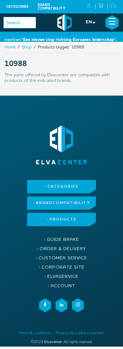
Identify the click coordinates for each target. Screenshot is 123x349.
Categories (17, 7)
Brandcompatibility (51, 6)
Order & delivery (63, 249)
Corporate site (62, 267)
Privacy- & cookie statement (80, 333)
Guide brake (63, 240)
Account (63, 286)
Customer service (63, 258)
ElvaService (63, 277)
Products (63, 219)
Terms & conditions (35, 333)
